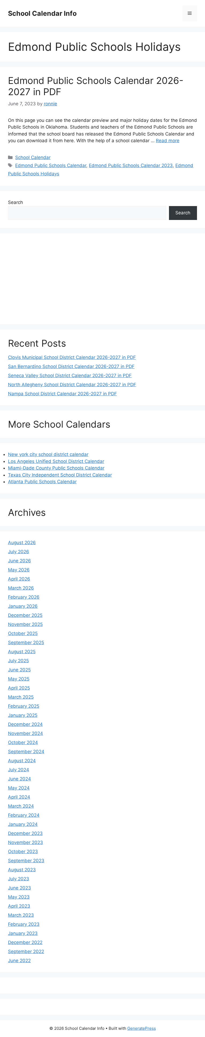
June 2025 (19, 669)
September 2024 (26, 751)
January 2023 (23, 933)
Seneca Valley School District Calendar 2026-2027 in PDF (70, 375)
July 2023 (18, 878)
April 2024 (19, 797)
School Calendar (32, 157)
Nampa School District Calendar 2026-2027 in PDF (62, 393)
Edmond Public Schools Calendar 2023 (131, 165)
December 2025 (25, 615)
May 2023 (19, 897)
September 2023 (26, 860)
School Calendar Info (42, 13)
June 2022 (19, 960)
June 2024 (19, 778)
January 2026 (23, 606)
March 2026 (21, 588)
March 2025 (21, 697)
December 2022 (25, 942)
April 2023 (19, 906)
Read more (167, 140)
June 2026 (19, 560)
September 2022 (26, 951)
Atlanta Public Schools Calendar (42, 481)
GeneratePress (141, 1028)
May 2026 (19, 569)
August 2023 (22, 869)
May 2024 (19, 788)
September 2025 (26, 642)
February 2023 (24, 924)
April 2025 (19, 688)
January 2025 (22, 715)
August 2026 (22, 542)
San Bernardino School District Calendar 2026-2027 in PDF (71, 366)
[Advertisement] (102, 278)
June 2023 (19, 888)
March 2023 (21, 915)
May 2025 (18, 679)
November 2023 (25, 842)
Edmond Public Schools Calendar (50, 165)
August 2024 (22, 760)
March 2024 (21, 806)
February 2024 (24, 815)
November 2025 (25, 624)
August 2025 (22, 651)
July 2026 (18, 551)
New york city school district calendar (48, 454)
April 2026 (19, 579)
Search (15, 202)
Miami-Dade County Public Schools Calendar (56, 468)
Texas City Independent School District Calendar (60, 475)
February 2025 (23, 706)
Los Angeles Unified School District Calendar (56, 461)
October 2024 (23, 742)
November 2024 (25, 733)
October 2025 (23, 633)
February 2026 (24, 597)
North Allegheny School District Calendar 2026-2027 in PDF (72, 384)
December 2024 (25, 724)
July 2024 (18, 769)
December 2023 (25, 833)
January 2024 (23, 824)
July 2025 (18, 660)
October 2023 (23, 851)
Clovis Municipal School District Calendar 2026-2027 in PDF (72, 357)
